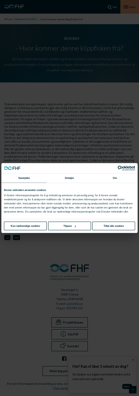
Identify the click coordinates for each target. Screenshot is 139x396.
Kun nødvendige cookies (25, 225)
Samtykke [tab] (24, 177)
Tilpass (67, 225)
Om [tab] (115, 177)
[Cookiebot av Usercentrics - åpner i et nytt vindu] (120, 168)
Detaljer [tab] (69, 177)
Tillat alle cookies (114, 225)
